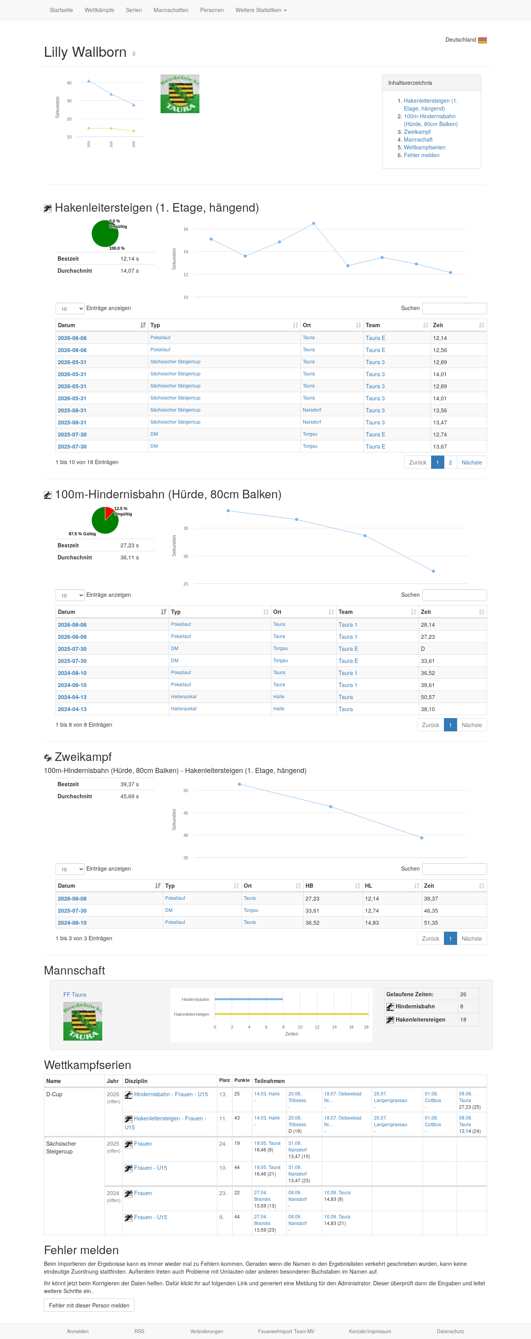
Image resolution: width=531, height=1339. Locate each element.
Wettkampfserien (424, 147)
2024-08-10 (72, 673)
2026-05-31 (72, 362)
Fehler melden (422, 155)
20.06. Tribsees (297, 1096)
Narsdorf (312, 409)
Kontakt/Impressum (370, 1331)
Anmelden (78, 1331)
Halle (279, 696)
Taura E (375, 338)
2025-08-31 (72, 410)
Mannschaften (171, 10)
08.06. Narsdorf (297, 1195)
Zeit (438, 325)
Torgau (310, 433)
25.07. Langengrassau (390, 1096)
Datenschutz (450, 1331)
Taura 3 (375, 362)
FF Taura (74, 994)
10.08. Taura (337, 1192)
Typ (155, 325)
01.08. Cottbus (433, 1096)
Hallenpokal (184, 696)
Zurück (417, 462)
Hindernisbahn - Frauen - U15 (170, 1094)
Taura (309, 337)
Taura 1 (348, 624)
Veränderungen (206, 1331)
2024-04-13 (72, 697)
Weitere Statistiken (259, 10)
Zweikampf (417, 131)
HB (309, 885)
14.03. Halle (267, 1093)
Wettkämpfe (99, 10)
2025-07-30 (72, 434)
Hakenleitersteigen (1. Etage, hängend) (431, 104)
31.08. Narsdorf (297, 1146)
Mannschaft (418, 139)
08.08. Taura (465, 1096)
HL (368, 885)
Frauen (142, 1143)
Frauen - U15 (150, 1167)
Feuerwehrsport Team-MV (286, 1331)
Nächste (472, 462)
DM (154, 433)
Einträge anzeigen (108, 307)
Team (373, 325)
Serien (134, 10)
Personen (212, 10)
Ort (307, 325)
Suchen (410, 307)
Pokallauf (160, 337)
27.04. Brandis (262, 1195)
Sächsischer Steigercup (175, 361)
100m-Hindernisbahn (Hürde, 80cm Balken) (431, 120)
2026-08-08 (72, 338)
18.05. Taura (267, 1142)
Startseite (61, 10)
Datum (66, 325)
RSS (139, 1331)
